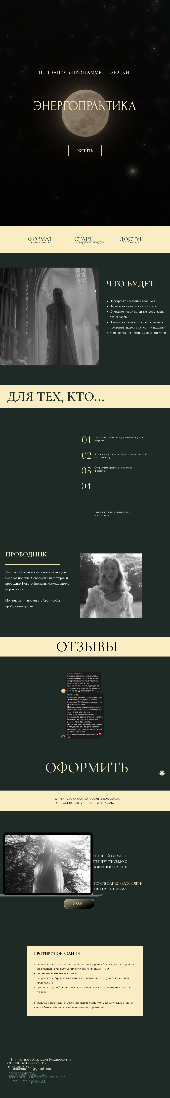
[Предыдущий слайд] (40, 705)
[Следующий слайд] (129, 705)
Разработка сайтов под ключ (138, 1077)
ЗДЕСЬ (110, 802)
